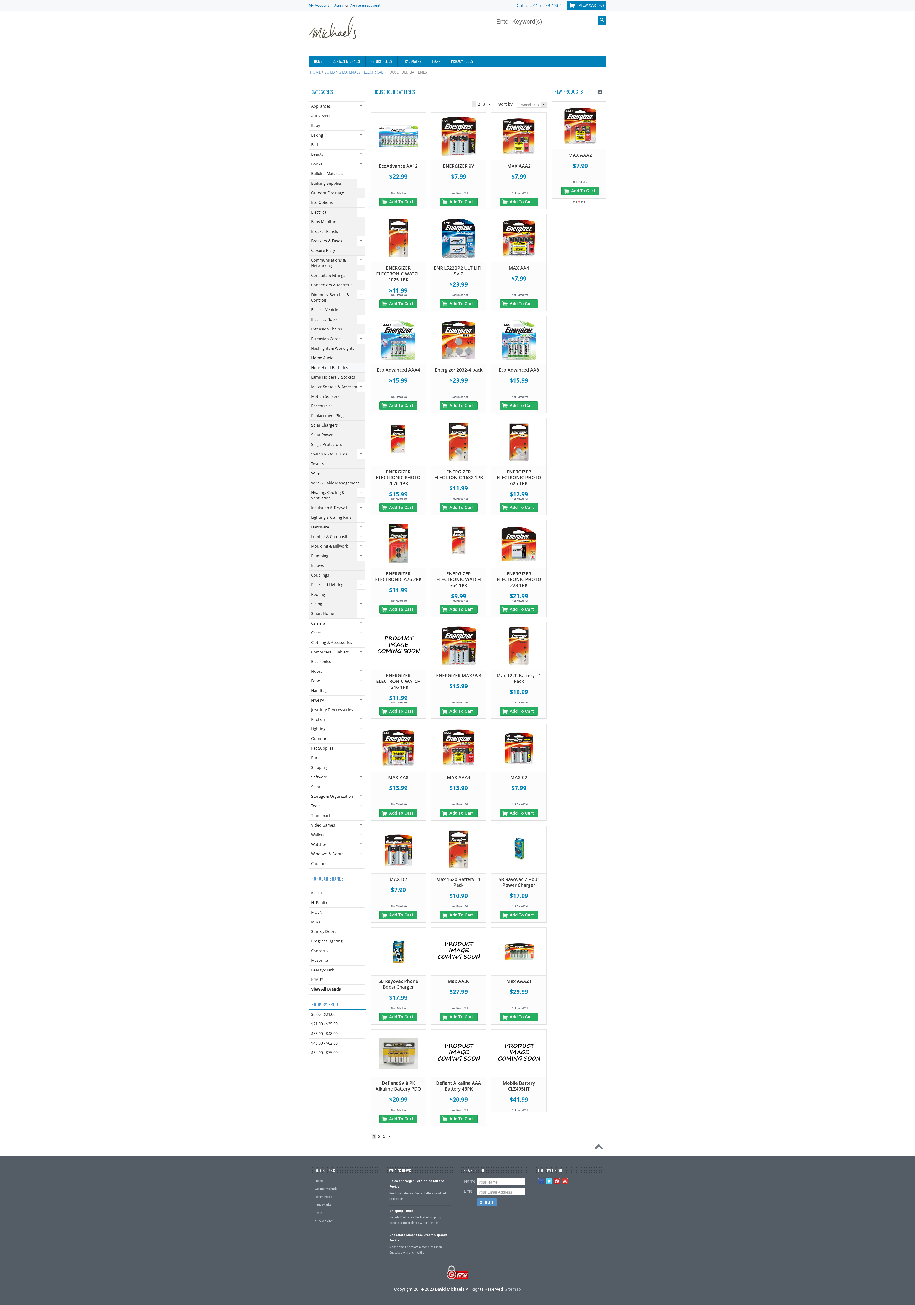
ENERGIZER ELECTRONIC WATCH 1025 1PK (398, 274)
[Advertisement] (519, 42)
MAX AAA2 (519, 166)
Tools (315, 805)
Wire (315, 473)
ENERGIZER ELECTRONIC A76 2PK (398, 577)
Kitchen (318, 719)
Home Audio (322, 357)
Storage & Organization (332, 796)
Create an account (365, 5)
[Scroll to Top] (600, 1148)
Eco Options (322, 202)
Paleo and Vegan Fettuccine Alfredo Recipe (416, 1183)
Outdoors (320, 738)
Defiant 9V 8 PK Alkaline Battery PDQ (398, 1086)
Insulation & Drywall (329, 507)
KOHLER (318, 893)
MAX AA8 (398, 777)
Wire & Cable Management (335, 483)
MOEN (316, 912)
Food (315, 680)
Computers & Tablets (330, 652)
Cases (316, 632)
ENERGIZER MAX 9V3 (458, 675)
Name (470, 1181)
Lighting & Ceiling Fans (331, 517)
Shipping (319, 767)
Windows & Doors (327, 854)
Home (315, 72)
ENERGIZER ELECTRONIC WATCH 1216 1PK (398, 681)
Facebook (541, 1181)
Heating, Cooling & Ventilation (328, 495)
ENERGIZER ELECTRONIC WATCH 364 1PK (459, 579)
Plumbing (319, 555)
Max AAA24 (518, 981)
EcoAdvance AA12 (398, 166)
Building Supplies (326, 183)
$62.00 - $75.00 (324, 1052)
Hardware (320, 527)
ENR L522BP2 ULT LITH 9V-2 (458, 271)
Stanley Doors (323, 931)
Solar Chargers (324, 425)
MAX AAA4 (458, 777)
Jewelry (317, 700)
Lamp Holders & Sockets (333, 377)
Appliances (321, 106)
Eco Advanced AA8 (519, 370)
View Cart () (591, 5)
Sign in (339, 5)
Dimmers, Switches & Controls (330, 297)
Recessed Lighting (327, 584)
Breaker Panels (324, 231)
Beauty (317, 154)
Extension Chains (326, 329)
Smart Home (322, 613)
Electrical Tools (324, 319)
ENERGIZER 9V (458, 166)
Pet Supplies (322, 748)
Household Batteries (329, 367)
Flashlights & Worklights (332, 348)
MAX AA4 (519, 268)
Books (316, 164)
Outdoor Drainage (327, 192)
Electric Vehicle (324, 309)
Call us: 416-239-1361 (539, 5)
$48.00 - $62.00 (324, 1043)
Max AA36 (459, 981)
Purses (317, 757)
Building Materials (342, 72)
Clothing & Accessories (331, 642)
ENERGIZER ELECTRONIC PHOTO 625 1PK (519, 478)
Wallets (317, 834)
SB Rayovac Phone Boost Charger (398, 984)
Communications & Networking (328, 263)
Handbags (320, 690)
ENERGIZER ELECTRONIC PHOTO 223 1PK (519, 579)
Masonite (319, 960)
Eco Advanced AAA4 (398, 370)
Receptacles (322, 405)
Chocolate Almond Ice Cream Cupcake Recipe (418, 1237)
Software (319, 777)
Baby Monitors (324, 221)
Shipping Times (401, 1211)
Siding (316, 604)
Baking (317, 135)
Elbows (317, 565)
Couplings (320, 575)
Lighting (318, 729)
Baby (315, 125)
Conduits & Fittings (328, 275)
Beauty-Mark (322, 970)
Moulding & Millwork (329, 546)
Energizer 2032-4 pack (459, 370)
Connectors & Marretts (332, 285)
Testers (317, 463)
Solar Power (322, 435)
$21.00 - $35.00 (324, 1023)
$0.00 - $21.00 (323, 1014)
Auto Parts (320, 116)
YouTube (565, 1181)
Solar (315, 786)
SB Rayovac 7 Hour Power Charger (519, 882)
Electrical (373, 72)
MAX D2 (398, 879)
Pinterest (557, 1181)
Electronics (321, 661)
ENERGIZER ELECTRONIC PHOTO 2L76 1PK (398, 478)
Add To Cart (401, 201)
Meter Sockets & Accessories (337, 386)
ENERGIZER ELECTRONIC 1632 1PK (458, 475)
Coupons (319, 863)
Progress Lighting (327, 941)
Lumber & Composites (331, 536)
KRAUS (317, 979)
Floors (316, 671)
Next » (489, 104)
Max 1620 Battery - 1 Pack (458, 882)
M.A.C (316, 922)
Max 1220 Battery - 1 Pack (519, 678)
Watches (319, 844)
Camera (318, 623)
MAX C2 (518, 777)
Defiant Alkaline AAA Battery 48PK (458, 1086)
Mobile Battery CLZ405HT (519, 1086)
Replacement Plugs (328, 415)
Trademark (321, 815)
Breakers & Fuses (326, 241)
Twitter (549, 1181)
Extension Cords (326, 338)
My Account (319, 5)
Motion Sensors (325, 396)
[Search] (602, 20)
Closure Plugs (323, 250)
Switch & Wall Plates (329, 454)
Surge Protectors (326, 444)
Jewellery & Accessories (332, 709)
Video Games (323, 825)
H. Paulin (319, 902)
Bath (315, 144)
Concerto (319, 950)
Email (469, 1191)
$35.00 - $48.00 (324, 1033)
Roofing (318, 594)
